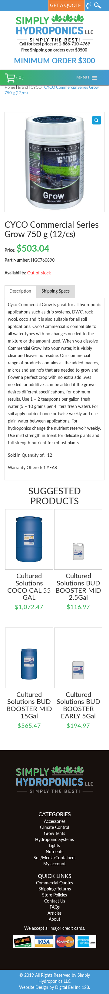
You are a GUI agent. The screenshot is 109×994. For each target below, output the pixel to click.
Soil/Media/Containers (54, 858)
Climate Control (54, 828)
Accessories (54, 822)
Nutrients (54, 852)
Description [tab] (20, 291)
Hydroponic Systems (54, 840)
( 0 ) (19, 78)
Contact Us (54, 901)
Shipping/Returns (54, 889)
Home (10, 88)
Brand (23, 88)
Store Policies (54, 895)
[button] (82, 78)
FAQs (55, 907)
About (54, 919)
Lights (54, 846)
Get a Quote (65, 5)
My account (54, 864)
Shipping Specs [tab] (55, 291)
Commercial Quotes (54, 883)
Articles (54, 913)
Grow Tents (54, 834)
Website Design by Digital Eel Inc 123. (54, 988)
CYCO (36, 88)
